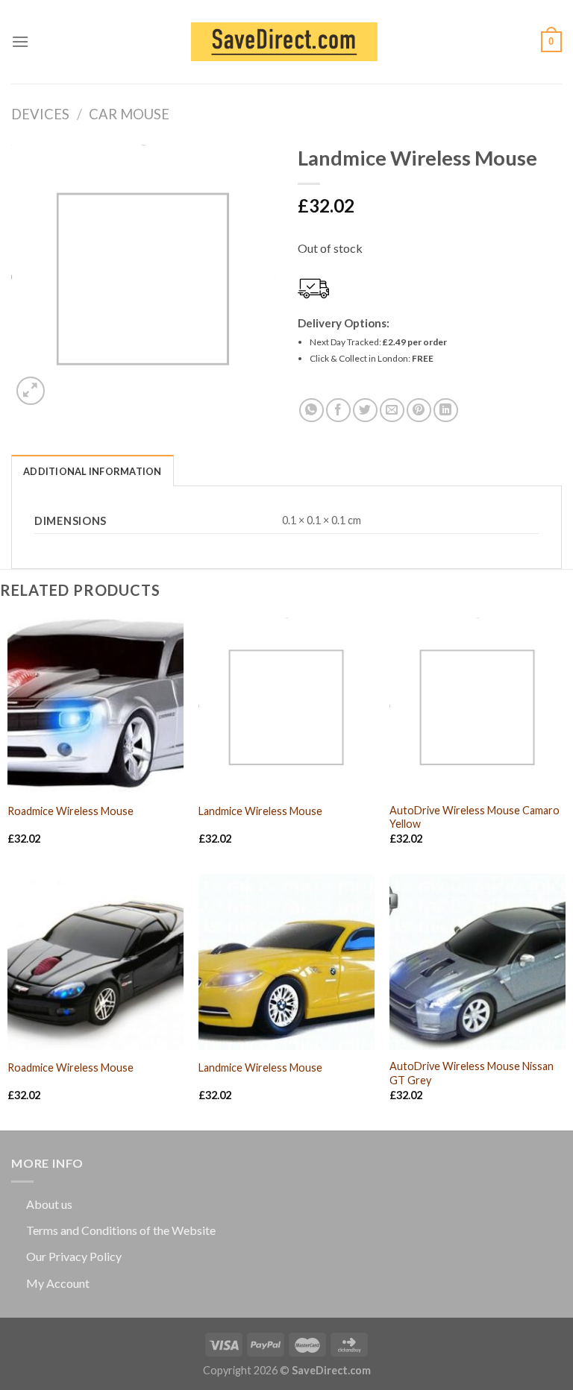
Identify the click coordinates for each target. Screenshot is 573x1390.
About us (49, 1204)
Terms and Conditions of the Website (121, 1230)
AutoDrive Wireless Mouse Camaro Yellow (474, 817)
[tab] (92, 470)
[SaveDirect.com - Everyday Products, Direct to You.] (284, 42)
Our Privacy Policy (74, 1256)
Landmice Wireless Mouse (260, 811)
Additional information (92, 471)
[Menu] (20, 41)
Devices (40, 114)
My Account (58, 1283)
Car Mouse (129, 114)
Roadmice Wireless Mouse (70, 811)
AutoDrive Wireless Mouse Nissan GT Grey (471, 1073)
